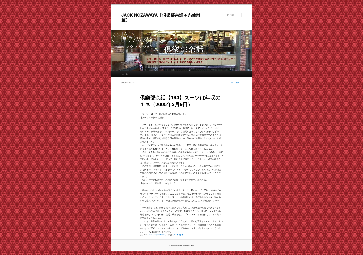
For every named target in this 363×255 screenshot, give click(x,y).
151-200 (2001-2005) (157, 234)
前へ (231, 82)
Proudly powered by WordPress (181, 245)
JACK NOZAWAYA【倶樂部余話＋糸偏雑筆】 (160, 17)
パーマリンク (178, 234)
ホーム (125, 74)
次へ (239, 82)
